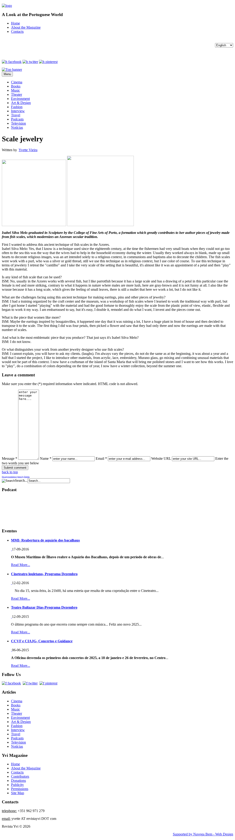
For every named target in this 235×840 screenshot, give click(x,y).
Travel (15, 115)
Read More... (20, 565)
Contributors (20, 776)
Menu (7, 74)
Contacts (17, 31)
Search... (21, 480)
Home (15, 23)
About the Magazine (26, 27)
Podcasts (17, 119)
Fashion (16, 107)
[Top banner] (12, 69)
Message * (9, 458)
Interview (18, 111)
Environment (20, 99)
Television (18, 123)
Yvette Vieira (28, 150)
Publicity (17, 785)
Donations (18, 781)
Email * (101, 458)
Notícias (17, 127)
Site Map (17, 793)
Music (15, 90)
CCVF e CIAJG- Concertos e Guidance (42, 641)
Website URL (161, 458)
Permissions (19, 789)
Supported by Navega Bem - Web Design (203, 834)
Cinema (16, 82)
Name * (45, 458)
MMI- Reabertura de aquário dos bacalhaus (45, 540)
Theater (16, 94)
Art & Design (21, 103)
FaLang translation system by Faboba (16, 477)
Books (15, 86)
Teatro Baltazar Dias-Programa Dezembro (44, 607)
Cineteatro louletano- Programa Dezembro (44, 574)
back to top (10, 472)
